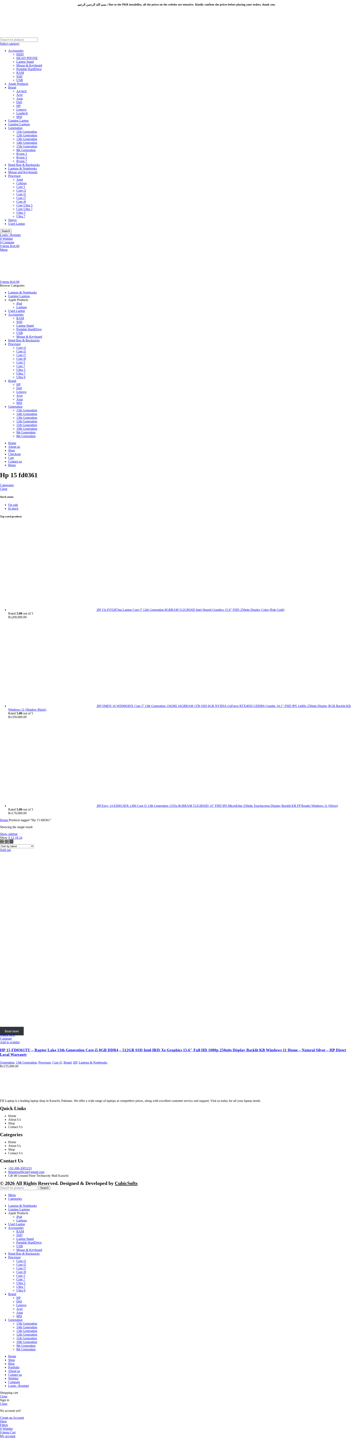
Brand (12, 87)
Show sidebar (9, 834)
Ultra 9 (20, 377)
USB (19, 80)
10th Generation (26, 428)
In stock (13, 508)
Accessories (15, 50)
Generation (15, 128)
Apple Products (18, 84)
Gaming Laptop (18, 120)
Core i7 (21, 198)
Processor (14, 176)
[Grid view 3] (7, 842)
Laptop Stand (25, 61)
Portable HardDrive (29, 69)
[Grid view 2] (2, 842)
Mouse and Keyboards (22, 172)
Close (3, 489)
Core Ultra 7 (24, 209)
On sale (13, 505)
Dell (19, 102)
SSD (19, 76)
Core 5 (20, 187)
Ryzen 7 (21, 161)
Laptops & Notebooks (22, 168)
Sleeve (12, 220)
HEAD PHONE (27, 58)
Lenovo (21, 109)
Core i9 (21, 201)
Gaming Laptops (19, 124)
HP (18, 106)
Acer (19, 95)
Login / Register (18, 1385)
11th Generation (26, 131)
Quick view (7, 1035)
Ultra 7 (20, 216)
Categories (7, 485)
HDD (20, 54)
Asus (19, 98)
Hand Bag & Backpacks (24, 165)
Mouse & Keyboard (29, 65)
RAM (20, 72)
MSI (19, 117)
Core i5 (21, 194)
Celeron (21, 183)
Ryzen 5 (21, 157)
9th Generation (26, 432)
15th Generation (26, 146)
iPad (19, 303)
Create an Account (12, 1417)
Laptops (21, 307)
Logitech (22, 113)
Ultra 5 (20, 212)
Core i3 (21, 190)
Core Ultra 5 (24, 205)
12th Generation (26, 135)
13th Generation (26, 139)
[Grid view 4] (11, 842)
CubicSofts (126, 1183)
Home (4, 820)
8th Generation (26, 150)
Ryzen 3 (21, 153)
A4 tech (21, 91)
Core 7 (20, 366)
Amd (19, 179)
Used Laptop (16, 223)
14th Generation (26, 142)
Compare (14, 1382)
